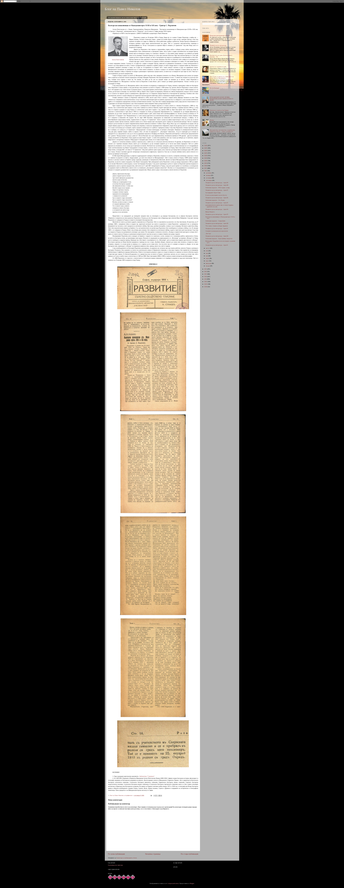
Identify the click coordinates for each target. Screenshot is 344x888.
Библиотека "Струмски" (147, 776)
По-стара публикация (189, 854)
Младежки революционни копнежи (220, 35)
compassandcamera (173, 883)
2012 (205, 276)
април (207, 258)
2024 (206, 150)
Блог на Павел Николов (122, 8)
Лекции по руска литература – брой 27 (217, 190)
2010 (205, 281)
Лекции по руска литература (218, 45)
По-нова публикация (116, 854)
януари (208, 266)
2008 (206, 286)
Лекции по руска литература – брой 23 (217, 214)
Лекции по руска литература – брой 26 (217, 197)
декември (209, 173)
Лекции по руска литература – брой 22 (217, 223)
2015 (205, 269)
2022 (206, 155)
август (208, 248)
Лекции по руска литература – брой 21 (217, 228)
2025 (206, 148)
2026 (206, 145)
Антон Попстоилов (118, 59)
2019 (205, 163)
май (207, 256)
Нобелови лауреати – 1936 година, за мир (218, 187)
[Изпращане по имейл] (154, 796)
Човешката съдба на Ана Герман (219, 110)
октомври (209, 178)
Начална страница (152, 854)
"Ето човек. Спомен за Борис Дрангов (217, 226)
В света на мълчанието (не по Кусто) (216, 195)
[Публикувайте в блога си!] (156, 796)
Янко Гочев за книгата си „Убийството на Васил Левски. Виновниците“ (222, 77)
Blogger (192, 883)
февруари (209, 263)
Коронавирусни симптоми (115, 865)
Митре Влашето (210, 212)
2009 (206, 284)
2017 (205, 168)
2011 (205, 279)
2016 (205, 170)
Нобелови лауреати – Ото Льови (215, 200)
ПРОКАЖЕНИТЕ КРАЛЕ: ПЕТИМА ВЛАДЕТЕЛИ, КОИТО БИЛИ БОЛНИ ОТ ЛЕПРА (221, 99)
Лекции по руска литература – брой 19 (217, 245)
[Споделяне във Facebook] (159, 796)
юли (207, 250)
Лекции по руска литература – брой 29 (217, 182)
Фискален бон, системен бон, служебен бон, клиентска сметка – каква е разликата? (222, 130)
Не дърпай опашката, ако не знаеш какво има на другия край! (127, 17)
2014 (205, 271)
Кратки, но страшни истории (218, 66)
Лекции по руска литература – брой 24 (217, 209)
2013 (205, 274)
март (207, 261)
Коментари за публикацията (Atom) (126, 858)
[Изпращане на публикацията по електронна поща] (151, 795)
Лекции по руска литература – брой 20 (217, 236)
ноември (208, 175)
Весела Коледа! (214, 88)
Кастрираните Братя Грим (213, 192)
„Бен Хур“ (208, 233)
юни (207, 253)
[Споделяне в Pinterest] (161, 796)
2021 (205, 158)
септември (209, 180)
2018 (205, 165)
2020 (206, 160)
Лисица (212, 120)
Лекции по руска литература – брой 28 (217, 185)
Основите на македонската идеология (217, 231)
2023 (206, 153)
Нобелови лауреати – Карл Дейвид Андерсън (219, 238)
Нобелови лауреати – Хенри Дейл (215, 221)
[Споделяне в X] (158, 796)
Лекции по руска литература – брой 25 (217, 202)
